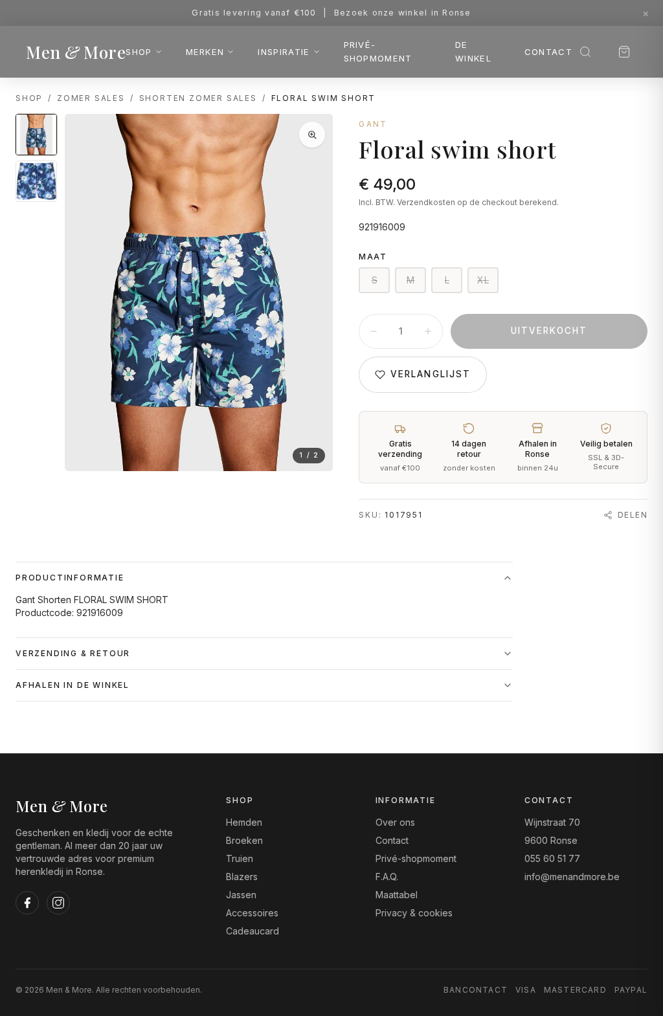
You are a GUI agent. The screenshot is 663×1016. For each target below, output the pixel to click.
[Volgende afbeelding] (312, 292)
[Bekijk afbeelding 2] (36, 181)
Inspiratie (283, 52)
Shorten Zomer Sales (198, 98)
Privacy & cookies (414, 912)
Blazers (242, 876)
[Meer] (428, 331)
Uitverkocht (549, 331)
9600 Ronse (551, 840)
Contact (548, 52)
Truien (239, 858)
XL (483, 279)
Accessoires (252, 912)
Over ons (395, 822)
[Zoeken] (585, 52)
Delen (632, 515)
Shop (139, 52)
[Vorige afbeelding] (85, 292)
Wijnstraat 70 (552, 822)
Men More (76, 51)
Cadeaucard (252, 930)
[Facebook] (27, 902)
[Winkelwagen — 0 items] (624, 52)
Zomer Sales (91, 98)
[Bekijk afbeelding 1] (36, 134)
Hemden (244, 822)
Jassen (241, 894)
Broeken (244, 840)
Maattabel (397, 894)
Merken (205, 52)
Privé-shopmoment (378, 51)
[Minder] (373, 331)
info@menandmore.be (572, 876)
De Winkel (473, 51)
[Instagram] (58, 902)
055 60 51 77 (552, 858)
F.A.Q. (387, 876)
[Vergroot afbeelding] (312, 135)
